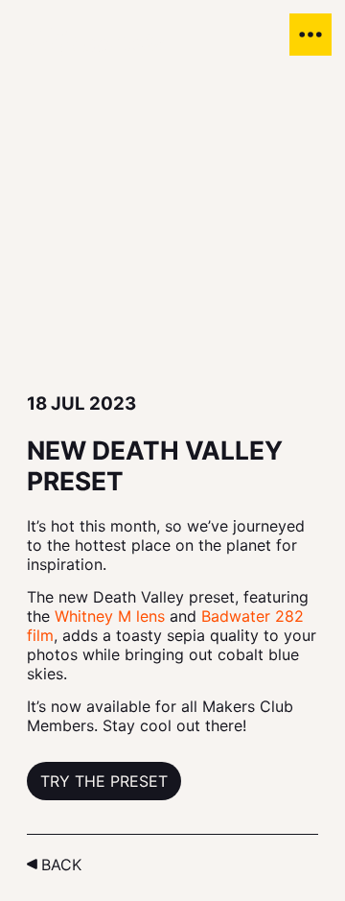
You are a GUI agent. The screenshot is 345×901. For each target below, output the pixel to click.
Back (61, 864)
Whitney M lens (110, 616)
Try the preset (104, 781)
